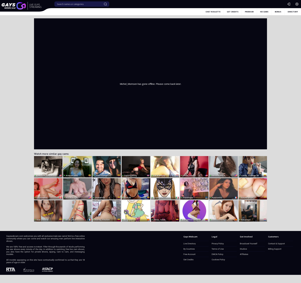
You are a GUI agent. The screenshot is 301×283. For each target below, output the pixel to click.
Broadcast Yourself (248, 244)
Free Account (189, 254)
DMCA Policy (217, 254)
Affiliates (244, 254)
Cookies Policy (218, 260)
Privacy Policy (218, 244)
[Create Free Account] (297, 4)
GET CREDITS (232, 11)
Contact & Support (276, 244)
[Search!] (105, 4)
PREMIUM (249, 11)
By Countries (189, 249)
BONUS (278, 11)
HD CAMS (264, 11)
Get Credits (188, 260)
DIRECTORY (293, 11)
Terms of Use (218, 249)
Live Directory (189, 244)
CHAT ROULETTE (213, 11)
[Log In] (289, 4)
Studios (243, 249)
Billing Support (274, 249)
